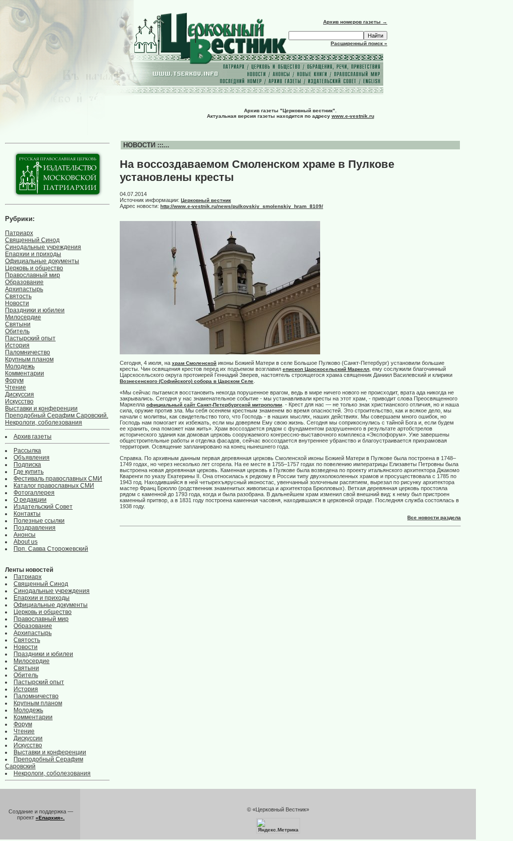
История (17, 345)
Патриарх (19, 233)
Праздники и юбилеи (35, 310)
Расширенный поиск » (359, 43)
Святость (18, 296)
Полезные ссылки (39, 520)
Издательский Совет (43, 506)
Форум (14, 380)
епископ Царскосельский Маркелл (326, 369)
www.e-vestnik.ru (353, 116)
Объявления (32, 457)
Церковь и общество (34, 268)
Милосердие (23, 317)
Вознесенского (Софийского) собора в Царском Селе (186, 381)
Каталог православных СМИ (54, 485)
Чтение (15, 387)
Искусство (19, 401)
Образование (24, 282)
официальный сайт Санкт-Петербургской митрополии (214, 404)
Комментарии (24, 373)
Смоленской (201, 363)
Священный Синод (32, 240)
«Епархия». (50, 817)
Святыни (18, 324)
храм (179, 363)
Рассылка (27, 450)
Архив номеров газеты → (355, 22)
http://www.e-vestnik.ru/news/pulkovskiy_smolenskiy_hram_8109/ (241, 206)
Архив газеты (33, 436)
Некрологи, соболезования (43, 422)
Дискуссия (19, 394)
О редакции (30, 499)
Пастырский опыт (30, 338)
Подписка (27, 464)
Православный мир (32, 275)
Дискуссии (28, 738)
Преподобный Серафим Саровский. (56, 415)
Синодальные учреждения (43, 247)
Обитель (17, 331)
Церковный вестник (206, 200)
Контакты (27, 513)
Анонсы (25, 534)
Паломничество (27, 352)
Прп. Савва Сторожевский (51, 548)
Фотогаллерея (34, 492)
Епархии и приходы (33, 254)
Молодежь (20, 366)
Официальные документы (42, 261)
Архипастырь (24, 289)
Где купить (29, 471)
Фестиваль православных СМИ (58, 478)
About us (26, 541)
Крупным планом (29, 359)
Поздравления (35, 527)
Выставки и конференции (41, 408)
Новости (17, 303)
